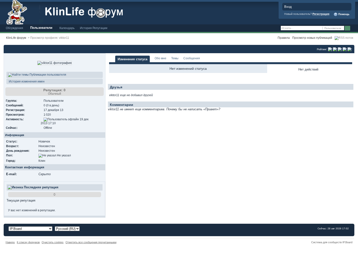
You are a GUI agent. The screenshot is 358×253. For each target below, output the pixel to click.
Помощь (343, 14)
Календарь (67, 28)
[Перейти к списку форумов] (91, 12)
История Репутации (93, 28)
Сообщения (191, 58)
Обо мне (160, 58)
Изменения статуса (132, 59)
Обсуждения (14, 28)
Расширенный (354, 28)
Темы (175, 58)
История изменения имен (26, 81)
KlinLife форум (16, 37)
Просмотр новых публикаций (312, 37)
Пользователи (41, 28)
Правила (284, 37)
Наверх (10, 242)
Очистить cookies (53, 242)
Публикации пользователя (47, 74)
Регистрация (320, 13)
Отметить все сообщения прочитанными (91, 242)
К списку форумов (28, 242)
